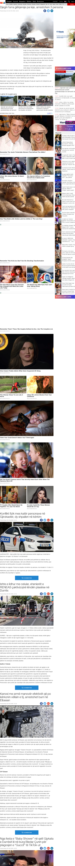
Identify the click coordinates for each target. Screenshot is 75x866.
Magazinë (42, 4)
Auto (57, 4)
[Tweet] (48, 12)
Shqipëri (9, 1)
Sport (54, 4)
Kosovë (15, 1)
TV (63, 4)
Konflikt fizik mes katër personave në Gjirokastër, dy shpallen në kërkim (26, 108)
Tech (51, 4)
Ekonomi (29, 4)
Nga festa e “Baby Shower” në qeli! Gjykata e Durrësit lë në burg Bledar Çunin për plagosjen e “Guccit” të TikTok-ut (26, 842)
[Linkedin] (51, 12)
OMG (60, 4)
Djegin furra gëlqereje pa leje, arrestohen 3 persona (31, 7)
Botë (34, 1)
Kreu (7, 4)
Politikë (11, 4)
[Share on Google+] (48, 521)
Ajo (46, 4)
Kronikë (24, 4)
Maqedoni (22, 1)
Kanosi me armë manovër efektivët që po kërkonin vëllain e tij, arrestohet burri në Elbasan (25, 697)
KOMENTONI (28, 578)
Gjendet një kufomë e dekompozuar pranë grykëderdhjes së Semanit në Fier (8, 109)
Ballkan (29, 1)
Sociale (34, 4)
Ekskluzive (40, 1)
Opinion (15, 4)
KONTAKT (55, 1)
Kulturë (38, 4)
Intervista (20, 4)
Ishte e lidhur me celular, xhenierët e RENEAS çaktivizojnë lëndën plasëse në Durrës (64, 104)
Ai (48, 4)
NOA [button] (61, 1)
